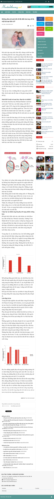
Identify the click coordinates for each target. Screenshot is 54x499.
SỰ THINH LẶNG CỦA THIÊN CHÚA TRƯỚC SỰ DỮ (13, 457)
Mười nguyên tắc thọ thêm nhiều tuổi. (47, 109)
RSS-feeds (4, 490)
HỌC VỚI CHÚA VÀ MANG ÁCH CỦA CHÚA (47, 77)
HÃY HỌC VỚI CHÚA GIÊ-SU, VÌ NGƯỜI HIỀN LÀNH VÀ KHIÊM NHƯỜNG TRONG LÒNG (44, 82)
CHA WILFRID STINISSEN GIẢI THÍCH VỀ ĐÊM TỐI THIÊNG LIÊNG (46, 65)
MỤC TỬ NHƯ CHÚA (7, 459)
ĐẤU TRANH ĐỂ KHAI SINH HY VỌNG (10, 453)
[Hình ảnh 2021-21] (49, 159)
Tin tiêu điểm (40, 60)
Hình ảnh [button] (28, 12)
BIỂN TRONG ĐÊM (7, 455)
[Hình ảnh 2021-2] (40, 176)
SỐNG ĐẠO (49, 23)
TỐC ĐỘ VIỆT (8, 496)
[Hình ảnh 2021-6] (40, 159)
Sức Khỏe (40, 33)
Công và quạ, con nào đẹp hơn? (47, 100)
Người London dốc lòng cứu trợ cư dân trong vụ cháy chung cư (46, 128)
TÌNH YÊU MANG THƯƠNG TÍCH (9, 462)
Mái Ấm (40, 18)
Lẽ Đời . (43, 95)
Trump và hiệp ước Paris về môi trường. (47, 132)
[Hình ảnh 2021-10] (40, 167)
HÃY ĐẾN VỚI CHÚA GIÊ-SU (46, 69)
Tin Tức (20, 488)
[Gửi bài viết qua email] (28, 25)
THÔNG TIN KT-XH (42, 41)
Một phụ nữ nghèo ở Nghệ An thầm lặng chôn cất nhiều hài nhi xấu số (47, 92)
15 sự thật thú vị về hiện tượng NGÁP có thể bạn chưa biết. (14, 447)
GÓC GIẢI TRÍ (41, 53)
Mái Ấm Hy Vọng (41, 38)
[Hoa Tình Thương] (11, 6)
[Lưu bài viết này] (33, 25)
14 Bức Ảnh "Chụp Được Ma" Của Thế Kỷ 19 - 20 (12, 442)
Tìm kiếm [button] (35, 12)
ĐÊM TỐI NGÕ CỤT (7, 467)
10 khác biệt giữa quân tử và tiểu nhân (10, 432)
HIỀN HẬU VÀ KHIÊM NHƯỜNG (46, 73)
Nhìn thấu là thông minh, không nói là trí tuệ (11, 430)
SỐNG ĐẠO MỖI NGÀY (42, 47)
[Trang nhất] (2, 12)
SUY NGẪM (40, 23)
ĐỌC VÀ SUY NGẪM (42, 44)
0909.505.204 (19, 1)
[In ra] (31, 25)
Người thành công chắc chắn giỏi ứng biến (11, 451)
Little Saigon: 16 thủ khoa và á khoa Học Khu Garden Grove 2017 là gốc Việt (44, 118)
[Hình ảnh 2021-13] (49, 167)
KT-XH (49, 18)
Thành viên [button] (21, 12)
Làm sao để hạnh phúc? (46, 112)
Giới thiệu (4, 488)
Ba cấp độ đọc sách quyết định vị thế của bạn (12, 449)
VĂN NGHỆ (40, 28)
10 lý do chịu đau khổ (46, 121)
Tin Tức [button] (14, 12)
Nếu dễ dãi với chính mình (8, 440)
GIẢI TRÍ (49, 28)
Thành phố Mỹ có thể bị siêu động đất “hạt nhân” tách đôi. (46, 105)
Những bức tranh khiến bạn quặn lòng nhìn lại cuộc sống (14, 417)
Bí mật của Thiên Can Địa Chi (9, 438)
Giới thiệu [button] (7, 12)
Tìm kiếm (37, 488)
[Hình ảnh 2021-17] (49, 176)
